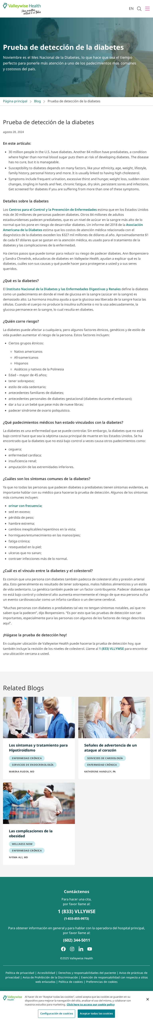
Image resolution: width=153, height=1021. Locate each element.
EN (131, 8)
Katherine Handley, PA (100, 771)
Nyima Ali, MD (18, 857)
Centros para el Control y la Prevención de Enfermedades (53, 209)
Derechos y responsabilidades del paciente (87, 973)
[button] (139, 9)
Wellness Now (22, 844)
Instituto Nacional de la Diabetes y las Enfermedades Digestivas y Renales (63, 289)
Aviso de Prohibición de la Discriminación (50, 977)
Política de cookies (71, 982)
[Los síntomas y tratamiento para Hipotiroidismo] (39, 717)
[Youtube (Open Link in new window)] (89, 949)
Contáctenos (76, 891)
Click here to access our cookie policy (91, 1004)
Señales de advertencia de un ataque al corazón (110, 748)
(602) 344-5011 (76, 940)
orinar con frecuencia (25, 506)
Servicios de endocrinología (33, 764)
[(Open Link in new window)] (80, 949)
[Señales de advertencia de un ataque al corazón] (114, 717)
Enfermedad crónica (27, 758)
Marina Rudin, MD (21, 771)
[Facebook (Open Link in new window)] (63, 949)
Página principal (15, 101)
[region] (76, 1006)
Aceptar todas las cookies (96, 1013)
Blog (37, 101)
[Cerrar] (147, 999)
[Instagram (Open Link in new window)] (72, 949)
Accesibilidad (46, 973)
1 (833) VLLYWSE (111, 648)
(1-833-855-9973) (76, 918)
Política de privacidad (20, 973)
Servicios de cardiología (105, 758)
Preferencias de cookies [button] (102, 982)
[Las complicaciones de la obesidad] (39, 803)
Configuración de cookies (56, 1013)
